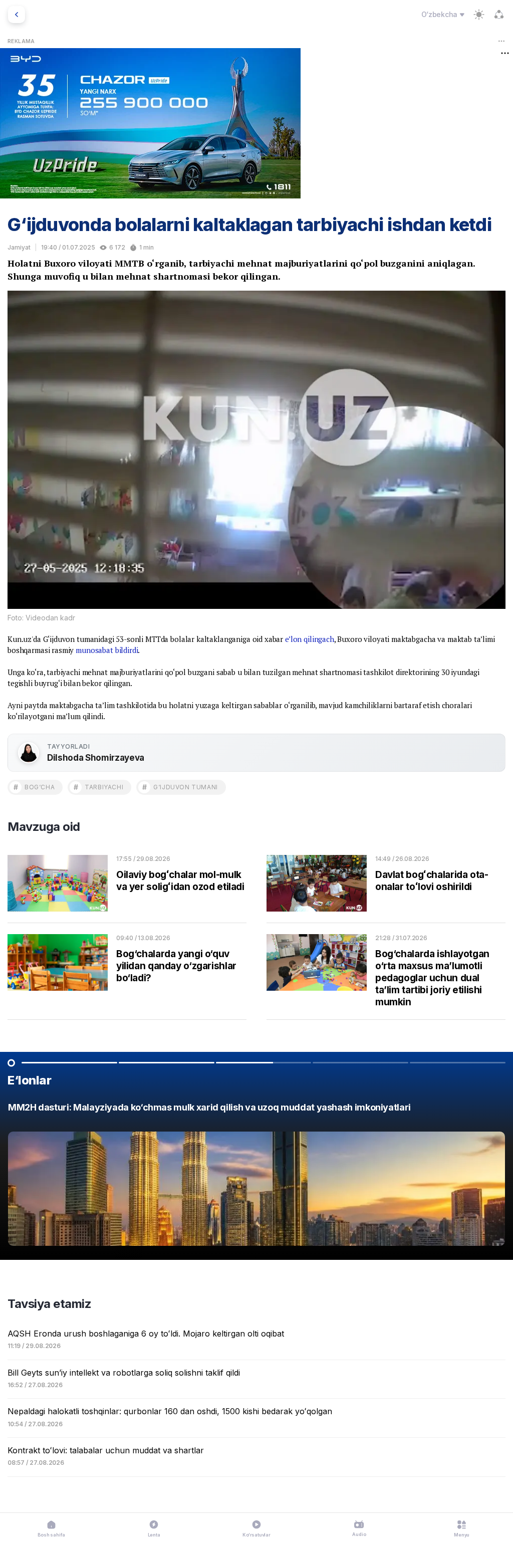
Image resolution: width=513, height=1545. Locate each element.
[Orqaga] (16, 14)
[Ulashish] (499, 15)
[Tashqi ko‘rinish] (479, 15)
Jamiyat (19, 247)
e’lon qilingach (309, 639)
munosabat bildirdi (107, 650)
